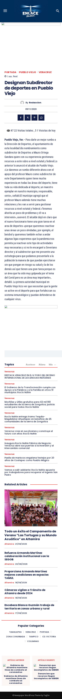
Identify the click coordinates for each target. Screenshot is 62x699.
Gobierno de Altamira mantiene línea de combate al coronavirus (16, 679)
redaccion (35, 102)
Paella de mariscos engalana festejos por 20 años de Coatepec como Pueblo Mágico (29, 459)
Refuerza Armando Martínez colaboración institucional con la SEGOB (27, 556)
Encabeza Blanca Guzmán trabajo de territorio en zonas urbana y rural (29, 606)
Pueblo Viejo (27, 72)
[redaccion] (23, 103)
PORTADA (10, 72)
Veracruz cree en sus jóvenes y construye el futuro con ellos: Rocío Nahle (29, 432)
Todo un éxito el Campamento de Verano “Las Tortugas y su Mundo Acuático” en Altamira (31, 535)
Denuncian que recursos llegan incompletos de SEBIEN (46, 676)
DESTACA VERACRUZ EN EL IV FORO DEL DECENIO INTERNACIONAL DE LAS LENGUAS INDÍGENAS (30, 376)
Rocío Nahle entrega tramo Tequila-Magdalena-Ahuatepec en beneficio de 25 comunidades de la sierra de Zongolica (28, 419)
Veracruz (45, 72)
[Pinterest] (34, 118)
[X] (28, 118)
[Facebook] (21, 118)
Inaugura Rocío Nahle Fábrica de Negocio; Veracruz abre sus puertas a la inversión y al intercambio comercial (29, 446)
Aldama (42, 364)
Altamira (9, 544)
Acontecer (30, 364)
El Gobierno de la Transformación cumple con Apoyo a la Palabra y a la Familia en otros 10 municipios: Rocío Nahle (30, 390)
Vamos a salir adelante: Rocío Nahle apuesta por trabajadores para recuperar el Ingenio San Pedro (31, 472)
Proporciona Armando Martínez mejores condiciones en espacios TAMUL (27, 575)
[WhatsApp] (41, 118)
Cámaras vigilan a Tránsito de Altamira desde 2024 (25, 591)
